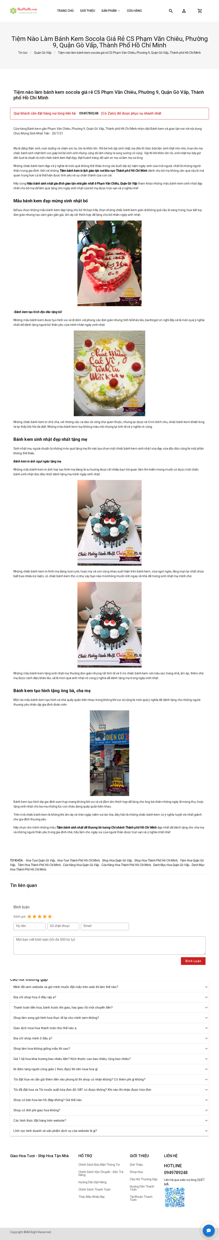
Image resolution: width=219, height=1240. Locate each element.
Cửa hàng (134, 10)
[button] (184, 11)
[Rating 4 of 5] (44, 916)
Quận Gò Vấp (43, 52)
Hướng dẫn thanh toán (142, 1188)
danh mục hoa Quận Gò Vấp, (171, 865)
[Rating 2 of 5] (34, 916)
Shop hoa (136, 1171)
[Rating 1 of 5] (29, 916)
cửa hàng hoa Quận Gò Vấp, (81, 865)
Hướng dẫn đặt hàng (92, 1182)
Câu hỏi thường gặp (143, 1179)
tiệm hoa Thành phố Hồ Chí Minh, (39, 865)
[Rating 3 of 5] (39, 916)
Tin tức (23, 52)
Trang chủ (65, 10)
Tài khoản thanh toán (141, 1198)
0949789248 (89, 113)
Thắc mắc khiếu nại (91, 1196)
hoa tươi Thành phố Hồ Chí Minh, (78, 860)
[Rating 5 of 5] (49, 916)
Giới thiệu (87, 10)
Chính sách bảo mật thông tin (99, 1164)
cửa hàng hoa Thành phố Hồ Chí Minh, (126, 865)
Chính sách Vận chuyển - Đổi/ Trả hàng (100, 1173)
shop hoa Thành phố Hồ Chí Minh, (156, 860)
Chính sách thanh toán (94, 1189)
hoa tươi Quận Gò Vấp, (41, 860)
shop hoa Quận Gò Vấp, (117, 860)
